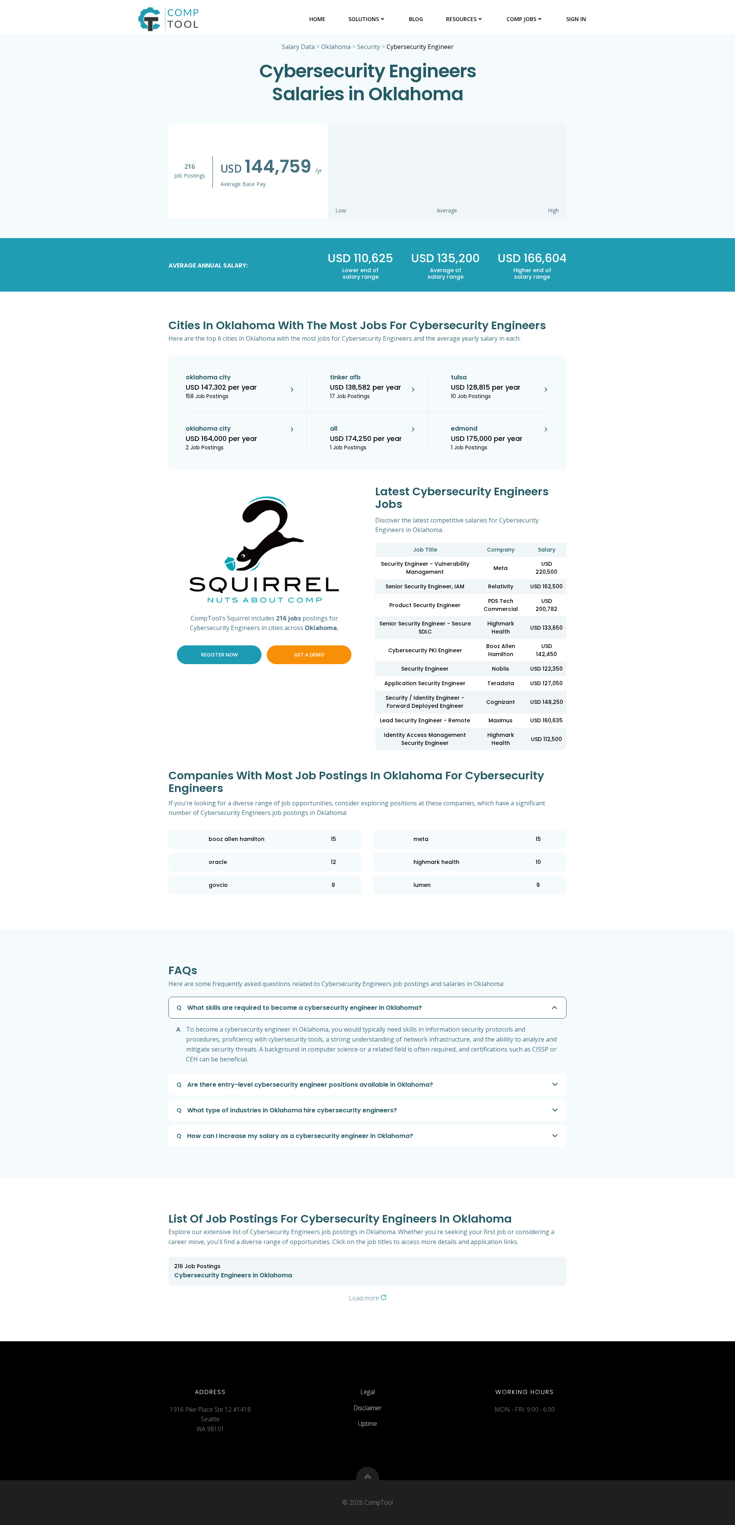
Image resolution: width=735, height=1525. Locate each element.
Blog (416, 19)
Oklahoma (336, 46)
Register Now (219, 654)
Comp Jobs (521, 19)
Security (368, 46)
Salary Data (298, 46)
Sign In (576, 19)
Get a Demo (309, 654)
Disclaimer (367, 1408)
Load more (365, 1298)
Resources (461, 19)
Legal (367, 1392)
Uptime (367, 1423)
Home (317, 19)
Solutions (363, 19)
